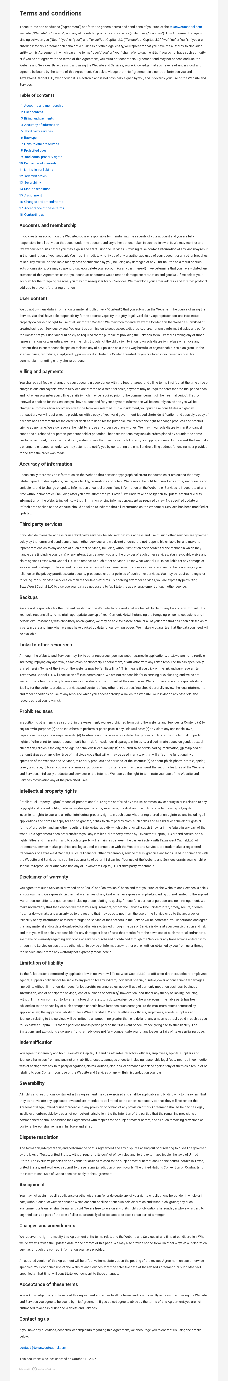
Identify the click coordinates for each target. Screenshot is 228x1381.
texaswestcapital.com (186, 27)
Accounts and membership (43, 105)
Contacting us (34, 214)
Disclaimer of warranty (40, 163)
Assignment (33, 195)
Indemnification (35, 176)
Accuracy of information (41, 125)
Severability (32, 182)
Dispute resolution (37, 189)
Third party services (38, 131)
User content (33, 112)
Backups (30, 137)
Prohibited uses (35, 150)
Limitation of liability (38, 170)
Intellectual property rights (43, 157)
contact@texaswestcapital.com (42, 1347)
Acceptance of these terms (44, 208)
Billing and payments (39, 118)
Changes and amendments (43, 202)
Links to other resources (41, 144)
